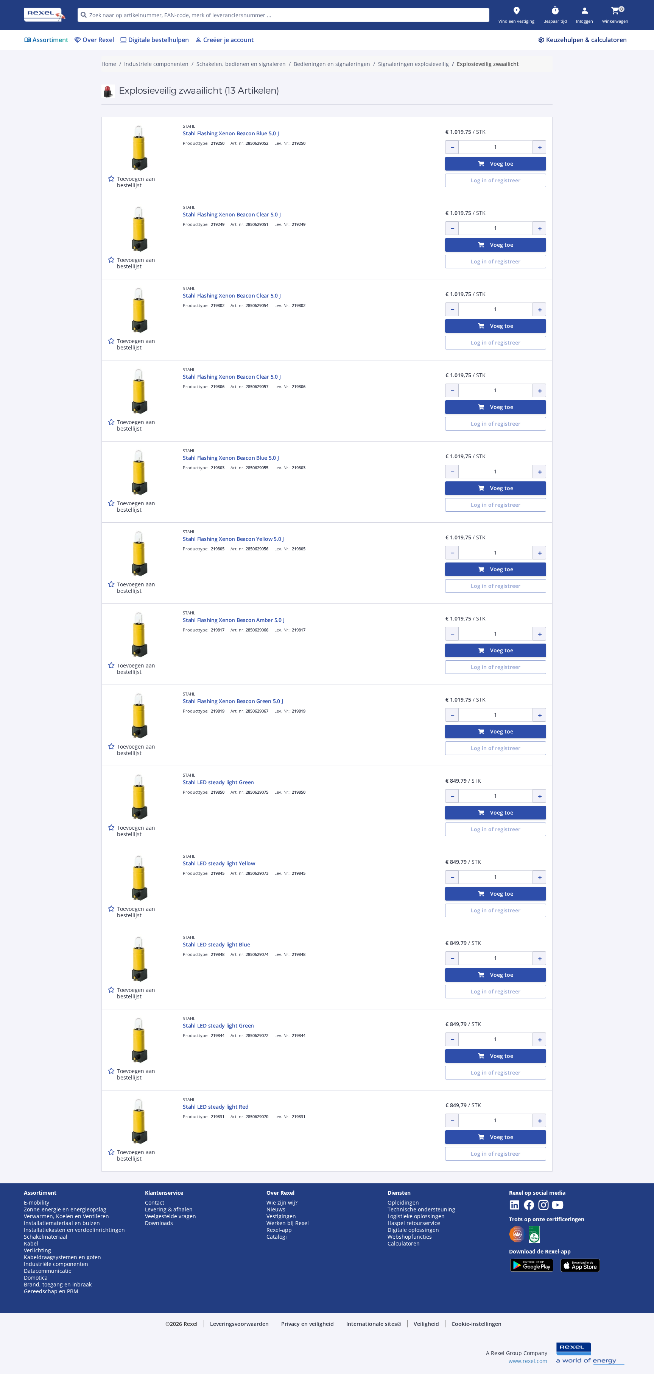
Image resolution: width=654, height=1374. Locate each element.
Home (108, 64)
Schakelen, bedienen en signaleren (241, 64)
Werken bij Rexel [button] (287, 1223)
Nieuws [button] (275, 1209)
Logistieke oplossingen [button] (416, 1216)
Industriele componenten (156, 64)
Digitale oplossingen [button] (413, 1230)
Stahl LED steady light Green (218, 782)
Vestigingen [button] (281, 1216)
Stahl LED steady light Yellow (219, 863)
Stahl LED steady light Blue (216, 944)
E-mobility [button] (36, 1202)
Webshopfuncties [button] (410, 1236)
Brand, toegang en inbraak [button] (58, 1284)
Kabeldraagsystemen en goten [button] (62, 1257)
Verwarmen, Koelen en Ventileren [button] (66, 1216)
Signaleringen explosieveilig (413, 64)
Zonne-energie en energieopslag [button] (65, 1209)
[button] (239, 1324)
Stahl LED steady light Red (216, 1106)
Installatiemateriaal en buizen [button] (62, 1223)
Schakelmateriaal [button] (45, 1236)
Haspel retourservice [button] (414, 1223)
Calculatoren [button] (404, 1243)
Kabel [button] (31, 1243)
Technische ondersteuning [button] (421, 1209)
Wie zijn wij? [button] (281, 1202)
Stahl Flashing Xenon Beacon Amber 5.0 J (233, 620)
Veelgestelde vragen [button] (170, 1216)
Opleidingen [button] (403, 1202)
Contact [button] (154, 1202)
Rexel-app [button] (279, 1230)
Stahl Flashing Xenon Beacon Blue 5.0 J (231, 133)
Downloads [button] (159, 1223)
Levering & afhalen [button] (169, 1209)
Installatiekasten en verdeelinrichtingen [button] (74, 1230)
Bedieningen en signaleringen (332, 64)
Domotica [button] (36, 1277)
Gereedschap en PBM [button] (51, 1291)
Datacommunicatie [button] (48, 1270)
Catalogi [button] (276, 1236)
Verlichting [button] (37, 1250)
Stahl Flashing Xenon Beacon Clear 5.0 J (231, 214)
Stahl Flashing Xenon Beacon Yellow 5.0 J (233, 538)
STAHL (189, 126)
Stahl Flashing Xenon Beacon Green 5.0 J (233, 701)
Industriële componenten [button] (56, 1264)
